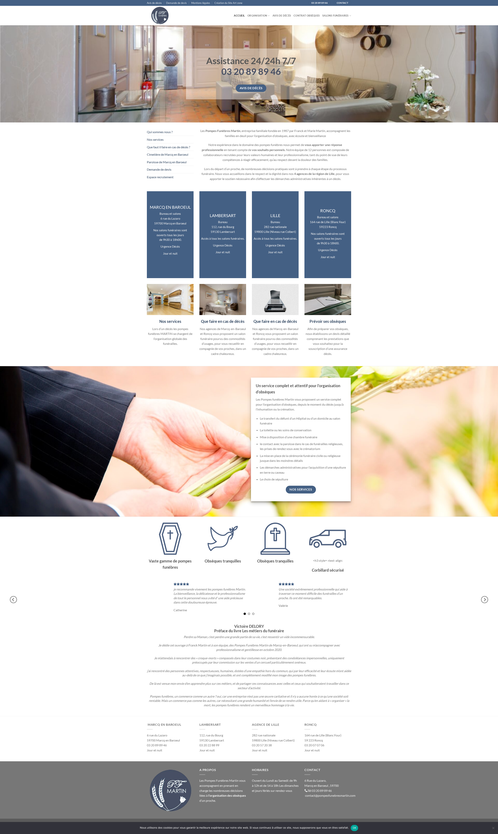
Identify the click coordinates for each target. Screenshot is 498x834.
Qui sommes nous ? (160, 132)
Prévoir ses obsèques (327, 321)
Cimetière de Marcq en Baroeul (167, 154)
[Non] (493, 829)
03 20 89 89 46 (322, 790)
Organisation (257, 15)
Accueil (239, 15)
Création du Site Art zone (228, 2)
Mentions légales (200, 2)
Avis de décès (154, 2)
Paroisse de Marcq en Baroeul (167, 162)
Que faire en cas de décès (223, 321)
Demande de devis (176, 2)
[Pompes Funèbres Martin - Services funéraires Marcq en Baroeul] (166, 15)
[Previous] (13, 599)
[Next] (484, 599)
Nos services (155, 139)
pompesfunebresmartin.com (336, 795)
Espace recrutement (160, 177)
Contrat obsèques (307, 15)
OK (354, 827)
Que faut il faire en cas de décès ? (168, 147)
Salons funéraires (335, 15)
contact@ (311, 795)
